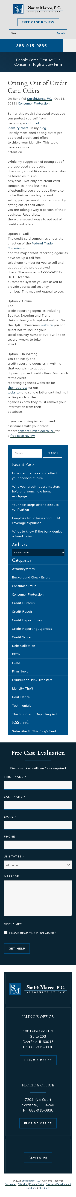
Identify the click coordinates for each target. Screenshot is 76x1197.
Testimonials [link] (21, 705)
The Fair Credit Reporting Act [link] (34, 714)
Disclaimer (13, 924)
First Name (15, 776)
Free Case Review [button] (38, 22)
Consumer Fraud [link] (24, 586)
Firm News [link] (20, 671)
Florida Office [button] (38, 1123)
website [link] (47, 325)
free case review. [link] (22, 436)
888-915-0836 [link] (31, 45)
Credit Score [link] (21, 637)
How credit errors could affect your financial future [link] (34, 475)
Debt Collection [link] (23, 646)
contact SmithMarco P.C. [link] (36, 431)
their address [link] (17, 387)
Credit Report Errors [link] (27, 620)
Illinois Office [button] (38, 1060)
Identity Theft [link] (22, 688)
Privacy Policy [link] (36, 1184)
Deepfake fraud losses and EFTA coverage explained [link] (36, 520)
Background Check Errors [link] (31, 577)
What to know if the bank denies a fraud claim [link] (37, 533)
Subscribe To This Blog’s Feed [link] (34, 731)
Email (10, 816)
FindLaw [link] (44, 1187)
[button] (69, 46)
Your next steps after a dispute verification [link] (35, 507)
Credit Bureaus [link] (23, 603)
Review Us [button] (38, 1157)
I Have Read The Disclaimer (33, 933)
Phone (9, 836)
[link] (38, 9)
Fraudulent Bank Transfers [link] (32, 680)
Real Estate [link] (21, 697)
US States (14, 856)
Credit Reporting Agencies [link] (32, 629)
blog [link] (43, 128)
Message (11, 876)
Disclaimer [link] (10, 1184)
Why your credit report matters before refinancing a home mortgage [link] (36, 491)
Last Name (14, 796)
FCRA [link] (16, 663)
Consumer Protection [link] (34, 103)
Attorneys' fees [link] (23, 569)
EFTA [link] (16, 654)
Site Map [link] (23, 1184)
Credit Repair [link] (22, 611)
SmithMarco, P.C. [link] (39, 99)
